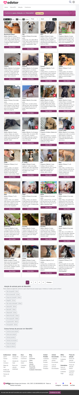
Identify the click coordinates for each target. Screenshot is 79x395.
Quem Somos (5, 357)
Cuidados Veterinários (35, 369)
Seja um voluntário (63, 368)
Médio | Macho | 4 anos (48, 105)
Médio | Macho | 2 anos (12, 41)
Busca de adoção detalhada (15, 367)
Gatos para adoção (11, 334)
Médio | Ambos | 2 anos (12, 265)
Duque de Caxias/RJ (14, 297)
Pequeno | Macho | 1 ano (48, 169)
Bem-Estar (32, 366)
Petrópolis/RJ (12, 324)
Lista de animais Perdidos (45, 366)
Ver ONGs (63, 356)
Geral (30, 356)
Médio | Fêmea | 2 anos (49, 41)
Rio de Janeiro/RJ (13, 294)
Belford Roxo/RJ (13, 315)
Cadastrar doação (23, 366)
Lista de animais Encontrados (55, 366)
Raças (31, 362)
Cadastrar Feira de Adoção (71, 372)
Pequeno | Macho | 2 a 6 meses (48, 266)
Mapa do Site (5, 366)
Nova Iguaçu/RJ (12, 318)
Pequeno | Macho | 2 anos (66, 40)
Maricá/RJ (11, 309)
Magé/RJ (11, 300)
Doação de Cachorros (24, 357)
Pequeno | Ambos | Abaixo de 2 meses (49, 138)
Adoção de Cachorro (15, 357)
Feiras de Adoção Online (71, 366)
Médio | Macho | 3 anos (66, 105)
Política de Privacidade (6, 370)
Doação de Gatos (24, 362)
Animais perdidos (11, 337)
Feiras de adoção (11, 343)
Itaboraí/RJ (11, 306)
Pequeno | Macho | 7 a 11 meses (48, 74)
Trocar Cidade (39, 13)
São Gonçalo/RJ (12, 291)
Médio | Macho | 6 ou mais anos (30, 106)
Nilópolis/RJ (11, 312)
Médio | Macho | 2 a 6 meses (12, 73)
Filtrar (54, 19)
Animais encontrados (12, 340)
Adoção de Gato (15, 362)
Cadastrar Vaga (63, 372)
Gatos (30, 360)
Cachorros (32, 358)
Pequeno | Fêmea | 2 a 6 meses (11, 170)
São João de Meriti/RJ (14, 303)
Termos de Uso (6, 375)
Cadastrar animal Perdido (46, 360)
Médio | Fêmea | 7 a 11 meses (66, 74)
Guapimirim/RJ (12, 321)
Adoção (31, 364)
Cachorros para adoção (12, 331)
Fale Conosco (5, 362)
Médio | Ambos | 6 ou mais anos (48, 201)
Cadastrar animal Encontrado (55, 360)
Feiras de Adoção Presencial (72, 360)
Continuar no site (55, 392)
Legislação (32, 368)
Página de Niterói (11, 346)
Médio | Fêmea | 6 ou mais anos (30, 42)
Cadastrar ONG (63, 360)
